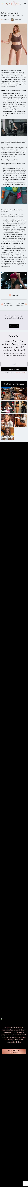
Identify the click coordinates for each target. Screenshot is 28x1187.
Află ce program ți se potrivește (14, 1051)
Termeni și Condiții (21, 373)
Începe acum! (14, 326)
